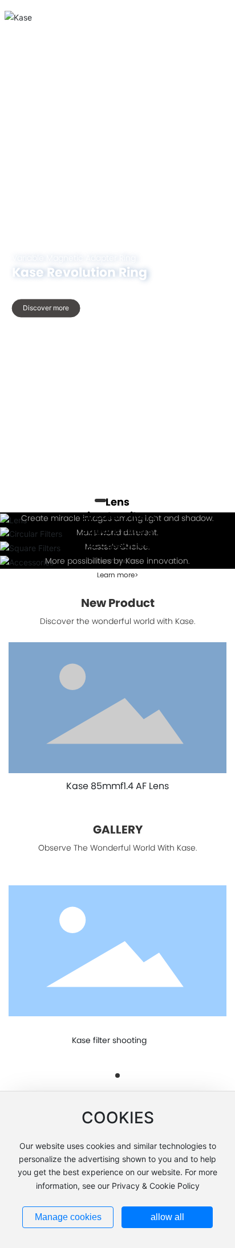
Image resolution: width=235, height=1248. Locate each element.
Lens (117, 502)
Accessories (117, 544)
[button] (102, 1075)
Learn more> (117, 575)
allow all (167, 1217)
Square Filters (117, 530)
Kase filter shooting (109, 1040)
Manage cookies (68, 1217)
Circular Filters (117, 516)
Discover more (46, 308)
